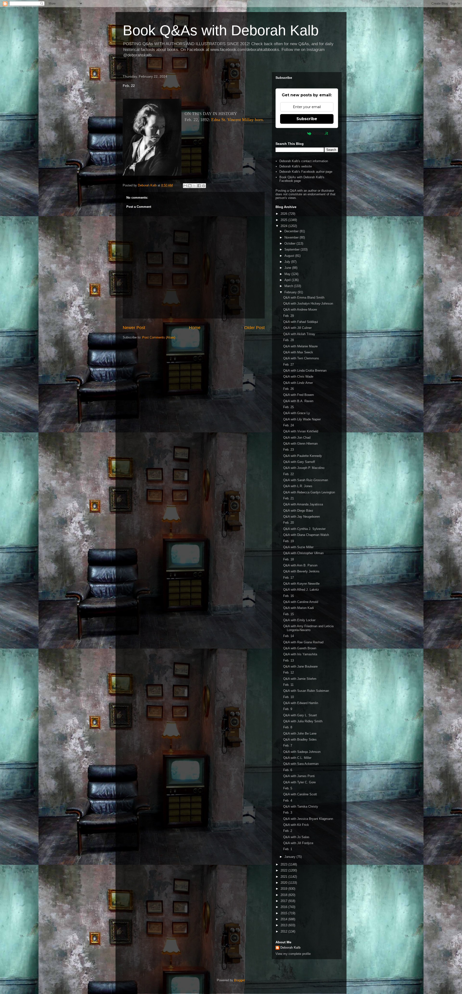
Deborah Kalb (290, 947)
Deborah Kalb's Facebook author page (305, 171)
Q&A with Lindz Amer (298, 383)
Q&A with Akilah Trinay (299, 334)
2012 (284, 931)
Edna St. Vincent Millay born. (237, 119)
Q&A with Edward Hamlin (300, 703)
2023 (284, 864)
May (287, 274)
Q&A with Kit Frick (296, 825)
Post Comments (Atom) (158, 337)
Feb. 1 (287, 849)
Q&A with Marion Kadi (298, 608)
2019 (284, 888)
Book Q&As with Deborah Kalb (221, 30)
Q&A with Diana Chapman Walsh (306, 535)
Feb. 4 (287, 800)
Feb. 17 (288, 577)
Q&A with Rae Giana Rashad (303, 642)
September (292, 249)
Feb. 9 (287, 709)
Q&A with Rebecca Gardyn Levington (309, 492)
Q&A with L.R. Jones (297, 486)
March (289, 286)
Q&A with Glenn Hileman (300, 443)
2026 (284, 213)
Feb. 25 (288, 407)
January (290, 857)
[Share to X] (194, 185)
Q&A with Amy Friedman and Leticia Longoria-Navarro (308, 628)
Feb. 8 (287, 727)
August (289, 256)
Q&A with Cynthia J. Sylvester (304, 529)
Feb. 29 (288, 316)
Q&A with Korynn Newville (301, 583)
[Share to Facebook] (199, 185)
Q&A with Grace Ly (296, 413)
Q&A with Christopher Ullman (303, 553)
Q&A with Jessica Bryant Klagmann (308, 819)
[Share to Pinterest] (203, 185)
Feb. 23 (288, 449)
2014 (284, 919)
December (292, 231)
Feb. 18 (288, 559)
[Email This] (185, 185)
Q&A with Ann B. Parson (300, 565)
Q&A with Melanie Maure (300, 346)
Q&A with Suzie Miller (298, 547)
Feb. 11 (288, 685)
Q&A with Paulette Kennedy (302, 456)
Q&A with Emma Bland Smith (303, 297)
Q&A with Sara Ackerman (301, 764)
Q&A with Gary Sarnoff (299, 462)
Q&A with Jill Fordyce (298, 843)
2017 (284, 901)
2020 (284, 882)
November (292, 237)
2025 (284, 220)
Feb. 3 (287, 812)
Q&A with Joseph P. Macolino (303, 468)
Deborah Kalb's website (295, 166)
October (290, 243)
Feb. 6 (287, 770)
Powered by (295, 133)
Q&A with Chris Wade (298, 376)
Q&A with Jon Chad (296, 437)
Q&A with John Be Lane (299, 733)
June (288, 268)
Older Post (254, 327)
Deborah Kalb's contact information (303, 161)
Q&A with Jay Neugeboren (301, 516)
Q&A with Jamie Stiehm (299, 679)
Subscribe (306, 119)
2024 (284, 226)
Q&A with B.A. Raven (298, 401)
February (291, 292)
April (288, 280)
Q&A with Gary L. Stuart (300, 715)
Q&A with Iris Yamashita (300, 654)
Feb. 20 (288, 522)
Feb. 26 (288, 389)
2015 (284, 913)
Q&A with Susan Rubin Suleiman (306, 691)
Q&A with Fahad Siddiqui (300, 322)
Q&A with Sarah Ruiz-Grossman (305, 480)
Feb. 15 (288, 614)
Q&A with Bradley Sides (300, 739)
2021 (284, 876)
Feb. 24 (288, 425)
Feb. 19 (288, 541)
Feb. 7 (287, 745)
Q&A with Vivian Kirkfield (300, 431)
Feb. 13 (288, 660)
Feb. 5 (287, 788)
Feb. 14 (288, 636)
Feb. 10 (288, 697)
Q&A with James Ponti (299, 776)
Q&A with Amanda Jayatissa (303, 504)
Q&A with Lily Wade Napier (302, 419)
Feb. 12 (288, 672)
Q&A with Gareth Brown (299, 648)
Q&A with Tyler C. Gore (299, 782)
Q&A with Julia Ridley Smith (302, 721)
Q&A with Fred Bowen (298, 395)
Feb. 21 (288, 498)
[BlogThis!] (189, 185)
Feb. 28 (288, 340)
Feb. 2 (287, 831)
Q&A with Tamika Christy (300, 806)
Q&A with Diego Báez (298, 510)
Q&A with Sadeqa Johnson (302, 752)
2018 (284, 895)
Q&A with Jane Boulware (300, 666)
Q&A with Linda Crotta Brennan (305, 370)
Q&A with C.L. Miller (297, 758)
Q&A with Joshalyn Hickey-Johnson (308, 303)
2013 (284, 925)
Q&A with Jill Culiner (297, 328)
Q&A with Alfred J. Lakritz (301, 589)
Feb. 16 (288, 596)
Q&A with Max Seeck (298, 352)
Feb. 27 (288, 364)
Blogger (239, 980)
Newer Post (134, 327)
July (287, 262)
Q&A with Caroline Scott (300, 794)
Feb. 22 (288, 474)
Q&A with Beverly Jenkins (301, 571)
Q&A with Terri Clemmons (301, 358)
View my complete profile (293, 954)
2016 (284, 907)
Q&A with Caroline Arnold (300, 602)
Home (194, 327)
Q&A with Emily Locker (299, 620)
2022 (284, 870)
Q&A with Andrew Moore (300, 309)
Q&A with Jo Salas (296, 837)
